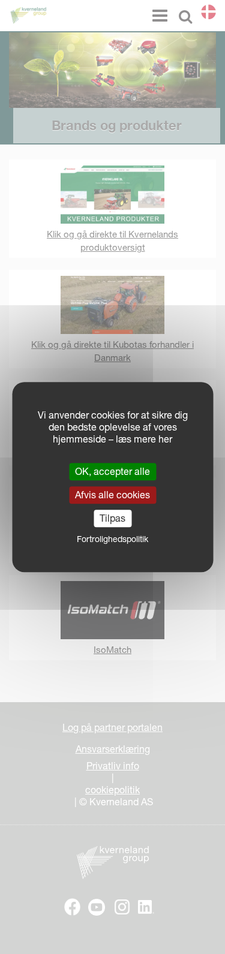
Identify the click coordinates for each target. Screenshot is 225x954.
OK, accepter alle (112, 471)
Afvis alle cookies (112, 495)
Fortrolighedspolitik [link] (112, 539)
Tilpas (112, 518)
